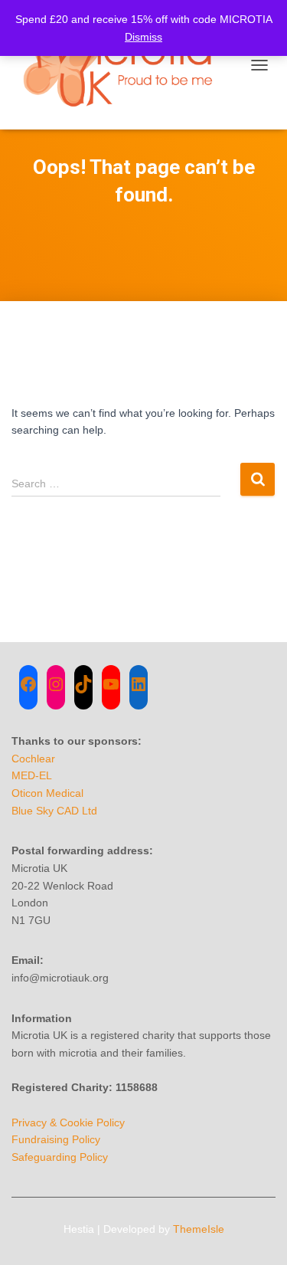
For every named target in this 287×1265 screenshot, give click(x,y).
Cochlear (33, 758)
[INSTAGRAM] (56, 684)
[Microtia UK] (126, 65)
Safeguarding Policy (59, 1157)
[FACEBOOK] (28, 684)
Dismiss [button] (143, 37)
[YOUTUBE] (111, 684)
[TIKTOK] (83, 684)
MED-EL (31, 775)
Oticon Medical (47, 793)
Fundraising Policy (55, 1139)
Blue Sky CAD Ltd (54, 811)
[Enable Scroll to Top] (256, 1234)
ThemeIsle (198, 1229)
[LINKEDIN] (138, 684)
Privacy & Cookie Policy (68, 1122)
